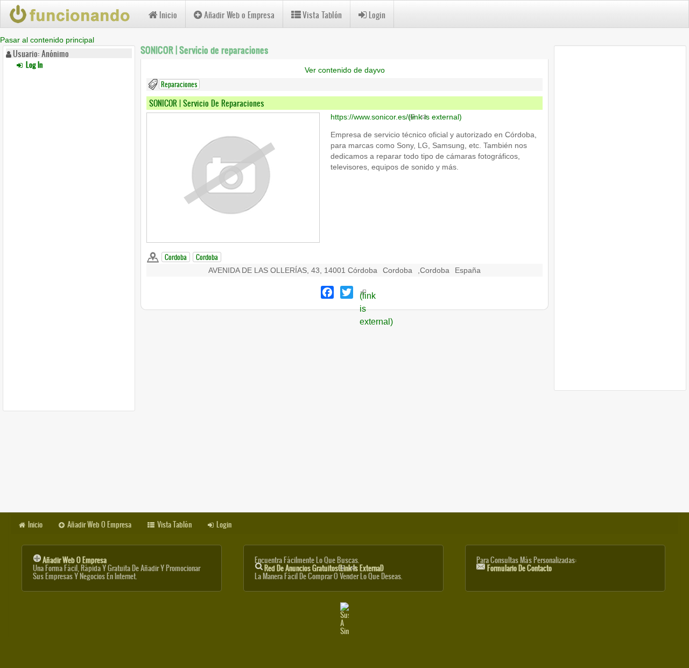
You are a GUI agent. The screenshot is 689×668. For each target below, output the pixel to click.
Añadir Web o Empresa (239, 14)
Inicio (168, 14)
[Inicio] (74, 14)
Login (377, 14)
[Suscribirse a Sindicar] (344, 618)
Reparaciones (179, 84)
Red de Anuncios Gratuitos (324, 568)
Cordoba (176, 257)
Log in (33, 65)
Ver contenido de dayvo (345, 70)
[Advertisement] (69, 238)
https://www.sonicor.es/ (396, 116)
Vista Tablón (322, 14)
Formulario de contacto (519, 568)
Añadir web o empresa (75, 560)
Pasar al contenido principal (47, 40)
